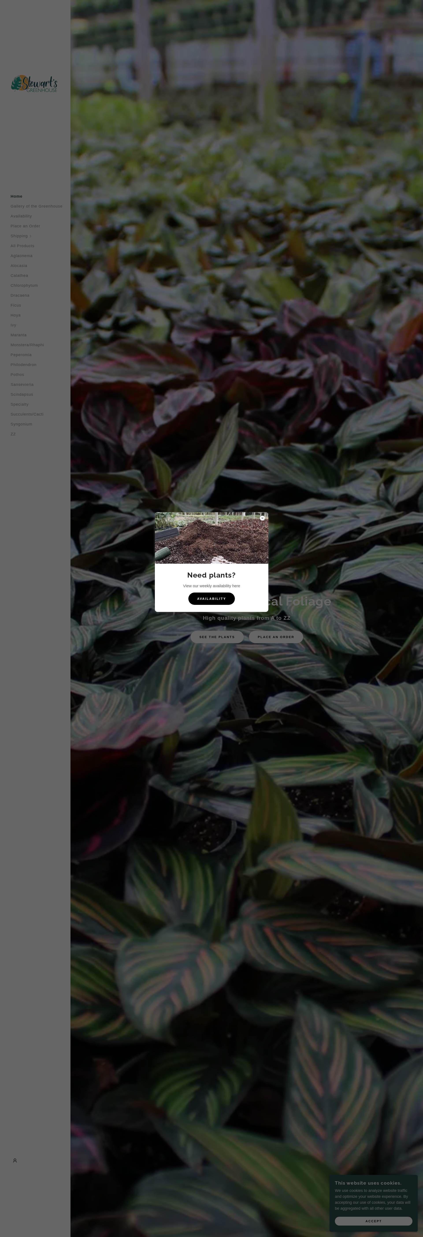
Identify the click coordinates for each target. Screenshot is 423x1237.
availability (211, 598)
